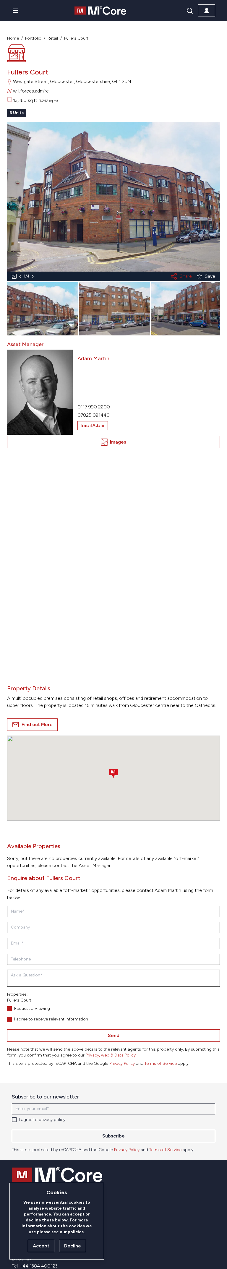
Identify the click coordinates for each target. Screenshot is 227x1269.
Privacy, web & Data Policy (111, 1055)
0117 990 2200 (93, 407)
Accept (41, 1246)
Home (13, 38)
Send (113, 1035)
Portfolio (33, 38)
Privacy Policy (122, 1063)
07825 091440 (93, 415)
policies (76, 1231)
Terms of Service (161, 1063)
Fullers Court (76, 38)
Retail (53, 38)
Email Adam (92, 425)
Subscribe (113, 1136)
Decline (72, 1246)
